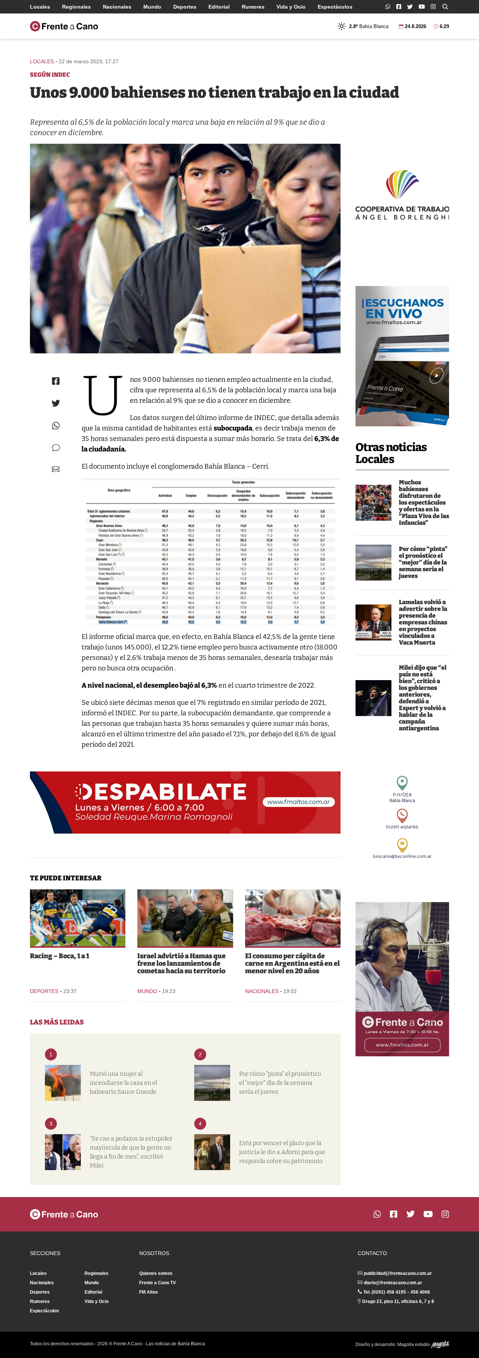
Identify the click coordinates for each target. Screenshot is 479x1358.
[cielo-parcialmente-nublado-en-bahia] (373, 563)
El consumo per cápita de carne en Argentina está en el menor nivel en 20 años (292, 963)
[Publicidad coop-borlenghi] (402, 194)
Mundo (152, 7)
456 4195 (396, 1292)
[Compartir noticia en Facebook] (56, 381)
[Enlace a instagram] (433, 6)
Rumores (253, 7)
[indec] (185, 248)
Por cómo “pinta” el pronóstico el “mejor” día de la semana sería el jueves (423, 562)
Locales (40, 7)
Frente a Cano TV (157, 1282)
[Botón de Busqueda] (445, 6)
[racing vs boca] (77, 917)
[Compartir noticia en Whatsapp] (56, 426)
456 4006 (420, 1292)
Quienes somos (156, 1273)
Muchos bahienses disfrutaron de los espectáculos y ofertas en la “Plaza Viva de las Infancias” (424, 502)
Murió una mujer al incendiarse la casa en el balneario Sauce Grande (123, 1082)
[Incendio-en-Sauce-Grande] (63, 1083)
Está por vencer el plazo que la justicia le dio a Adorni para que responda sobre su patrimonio (282, 1151)
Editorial (219, 7)
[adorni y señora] (212, 1152)
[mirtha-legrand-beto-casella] (63, 1152)
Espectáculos (335, 7)
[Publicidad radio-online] (402, 356)
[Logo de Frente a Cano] (64, 26)
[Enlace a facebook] (398, 6)
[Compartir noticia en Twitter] (56, 403)
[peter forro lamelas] (373, 622)
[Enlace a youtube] (422, 6)
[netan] (185, 917)
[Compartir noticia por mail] (56, 469)
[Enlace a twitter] (410, 6)
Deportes (184, 7)
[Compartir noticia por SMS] (56, 447)
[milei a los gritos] (373, 698)
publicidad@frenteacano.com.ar (398, 1273)
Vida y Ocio (291, 7)
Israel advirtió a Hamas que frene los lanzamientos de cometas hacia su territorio (181, 963)
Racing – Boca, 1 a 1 (59, 956)
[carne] (293, 917)
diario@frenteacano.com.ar (393, 1282)
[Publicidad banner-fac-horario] (402, 979)
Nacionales (117, 7)
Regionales (76, 7)
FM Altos (148, 1292)
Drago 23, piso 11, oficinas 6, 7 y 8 (398, 1301)
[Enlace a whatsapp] (387, 6)
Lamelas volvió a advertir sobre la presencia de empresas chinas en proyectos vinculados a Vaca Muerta (423, 622)
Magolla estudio (414, 1344)
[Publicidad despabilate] (185, 802)
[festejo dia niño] (373, 503)
